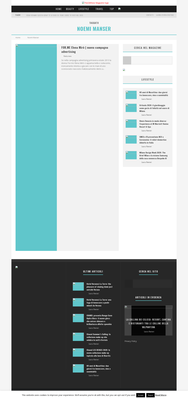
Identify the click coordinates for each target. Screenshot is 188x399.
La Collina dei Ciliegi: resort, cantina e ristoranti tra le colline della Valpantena (148, 323)
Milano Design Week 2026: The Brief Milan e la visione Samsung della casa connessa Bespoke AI (153, 155)
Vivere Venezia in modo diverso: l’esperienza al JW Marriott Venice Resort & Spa (153, 123)
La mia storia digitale (165, 15)
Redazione (67, 56)
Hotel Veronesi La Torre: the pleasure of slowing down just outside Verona (99, 286)
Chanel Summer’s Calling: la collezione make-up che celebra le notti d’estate (99, 337)
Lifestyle (84, 9)
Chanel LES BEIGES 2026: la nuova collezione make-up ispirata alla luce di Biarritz (99, 352)
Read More (160, 395)
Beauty (70, 9)
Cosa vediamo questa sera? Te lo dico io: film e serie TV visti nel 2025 (54, 15)
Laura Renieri (147, 99)
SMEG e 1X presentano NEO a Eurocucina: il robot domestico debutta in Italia (152, 139)
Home (59, 9)
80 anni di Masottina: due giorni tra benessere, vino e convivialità (153, 94)
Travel (99, 9)
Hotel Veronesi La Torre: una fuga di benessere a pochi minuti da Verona (99, 302)
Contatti (150, 15)
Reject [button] (150, 395)
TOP (112, 9)
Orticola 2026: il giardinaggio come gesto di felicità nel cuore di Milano (154, 108)
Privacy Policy (131, 341)
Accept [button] (140, 395)
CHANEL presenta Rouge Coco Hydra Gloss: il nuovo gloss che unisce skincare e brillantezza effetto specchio (99, 319)
